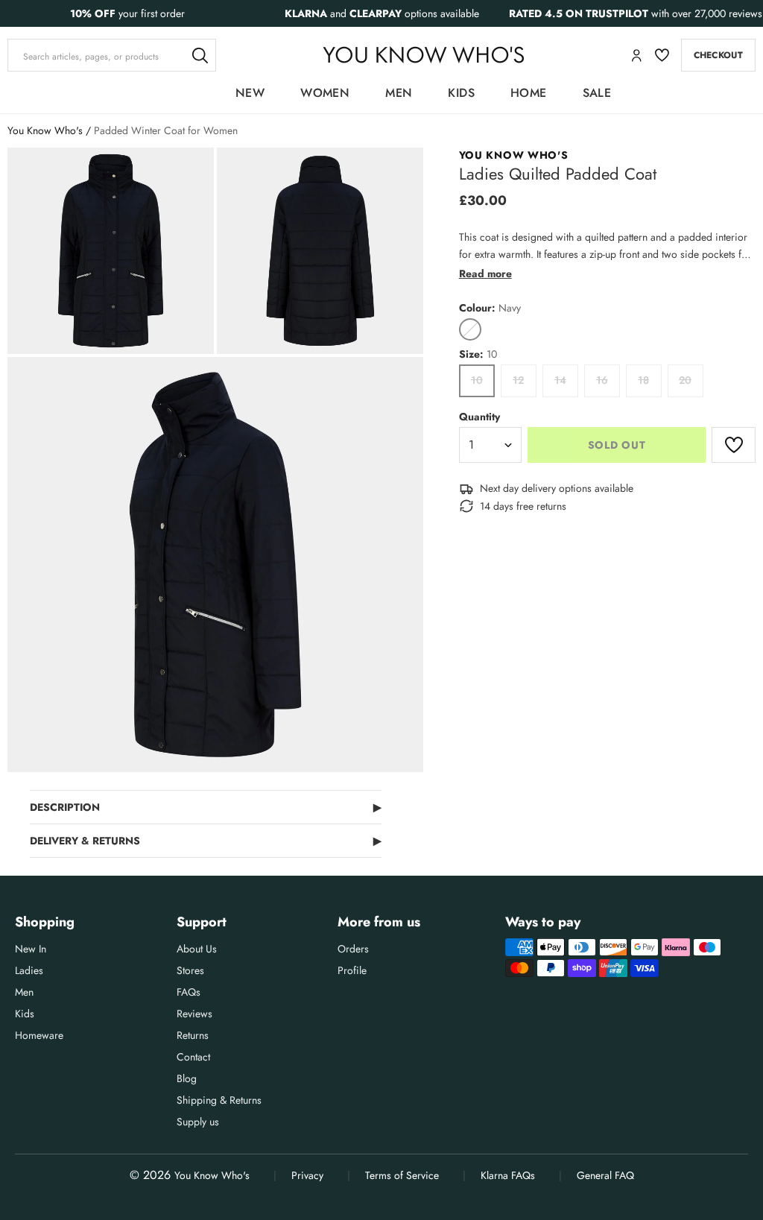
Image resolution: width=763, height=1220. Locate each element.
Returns (193, 1035)
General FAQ (605, 1175)
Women (324, 92)
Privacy (307, 1175)
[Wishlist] (662, 55)
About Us (197, 948)
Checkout (718, 55)
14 (560, 380)
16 (602, 380)
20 (685, 380)
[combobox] (111, 55)
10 (477, 380)
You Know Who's (45, 130)
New (250, 92)
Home (528, 92)
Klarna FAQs (508, 1175)
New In (30, 948)
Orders (353, 948)
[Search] (199, 55)
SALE (597, 92)
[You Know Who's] (423, 54)
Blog (187, 1078)
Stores (190, 970)
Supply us (198, 1121)
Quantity (479, 416)
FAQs (188, 991)
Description (206, 807)
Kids (461, 92)
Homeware (39, 1035)
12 (518, 380)
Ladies (29, 970)
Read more (485, 273)
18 (643, 380)
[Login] (636, 55)
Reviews (194, 1013)
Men (398, 92)
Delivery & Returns (206, 840)
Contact (193, 1056)
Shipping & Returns (219, 1100)
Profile (352, 970)
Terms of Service (402, 1175)
